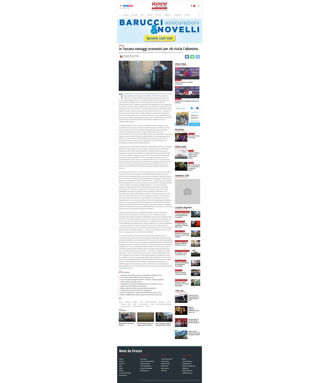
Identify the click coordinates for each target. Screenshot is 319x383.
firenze (147, 306)
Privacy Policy (185, 368)
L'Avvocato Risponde (145, 363)
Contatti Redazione (187, 361)
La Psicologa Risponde (145, 366)
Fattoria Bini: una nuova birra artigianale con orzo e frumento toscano (141, 284)
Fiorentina (177, 15)
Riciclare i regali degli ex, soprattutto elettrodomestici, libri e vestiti (140, 292)
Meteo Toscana (165, 368)
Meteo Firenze (164, 366)
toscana (121, 302)
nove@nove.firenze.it (187, 373)
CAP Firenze (164, 370)
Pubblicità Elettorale (187, 370)
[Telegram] (198, 56)
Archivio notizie (123, 375)
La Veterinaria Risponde (146, 368)
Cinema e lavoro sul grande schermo (131, 282)
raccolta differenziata (150, 302)
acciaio (168, 302)
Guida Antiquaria (144, 370)
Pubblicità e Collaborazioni (188, 366)
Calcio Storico (143, 359)
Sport (142, 15)
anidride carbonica (143, 304)
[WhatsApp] (192, 56)
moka (152, 304)
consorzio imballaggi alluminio (164, 304)
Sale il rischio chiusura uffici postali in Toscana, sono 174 (137, 277)
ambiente (135, 302)
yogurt (135, 304)
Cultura (149, 15)
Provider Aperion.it (186, 363)
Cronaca (126, 15)
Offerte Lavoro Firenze (166, 359)
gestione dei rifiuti (125, 306)
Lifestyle (158, 15)
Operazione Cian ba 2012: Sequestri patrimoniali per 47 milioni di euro (141, 275)
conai (129, 304)
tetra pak (123, 304)
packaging (161, 302)
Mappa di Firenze (165, 363)
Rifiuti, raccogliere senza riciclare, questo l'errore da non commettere (141, 295)
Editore (184, 359)
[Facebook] (191, 6)
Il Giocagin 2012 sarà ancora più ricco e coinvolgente (135, 290)
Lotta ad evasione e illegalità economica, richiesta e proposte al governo (142, 280)
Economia (134, 15)
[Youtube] (194, 6)
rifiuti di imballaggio (138, 306)
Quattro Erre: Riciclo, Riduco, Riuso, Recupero (133, 286)
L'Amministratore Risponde (147, 361)
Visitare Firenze (165, 361)
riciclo (141, 302)
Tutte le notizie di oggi (125, 373)
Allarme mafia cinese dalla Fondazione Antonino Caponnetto (138, 288)
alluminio (127, 302)
